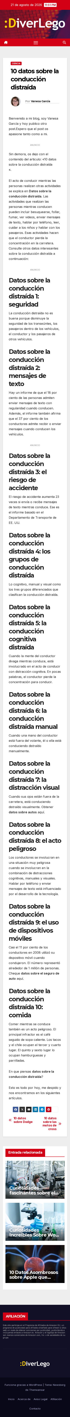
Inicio (11, 1399)
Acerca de (24, 1399)
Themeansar (37, 1389)
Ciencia (16, 63)
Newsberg (59, 1384)
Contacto (35, 1408)
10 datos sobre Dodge (23, 1120)
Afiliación (56, 1399)
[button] (64, 42)
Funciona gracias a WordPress (24, 1384)
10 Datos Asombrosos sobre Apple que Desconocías (33, 1277)
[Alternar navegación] (36, 42)
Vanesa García (40, 101)
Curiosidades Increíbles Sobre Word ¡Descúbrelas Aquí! (34, 1235)
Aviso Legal (40, 1399)
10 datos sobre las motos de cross (50, 1124)
